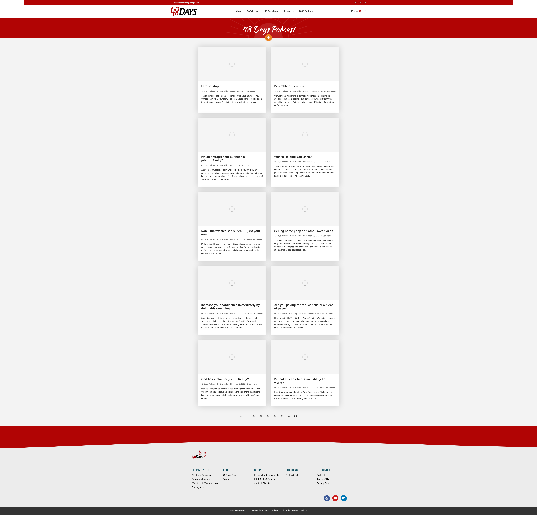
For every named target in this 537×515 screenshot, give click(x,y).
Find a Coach (292, 475)
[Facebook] (327, 498)
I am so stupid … (213, 86)
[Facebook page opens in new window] (356, 2)
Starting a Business (201, 475)
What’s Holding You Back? (293, 156)
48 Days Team (230, 475)
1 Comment (250, 91)
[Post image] (232, 64)
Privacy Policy (324, 483)
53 (295, 415)
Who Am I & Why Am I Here (205, 483)
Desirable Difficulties (289, 86)
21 (260, 415)
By (222, 91)
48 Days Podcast (208, 91)
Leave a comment (328, 91)
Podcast (321, 475)
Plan (291, 313)
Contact (227, 479)
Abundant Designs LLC (272, 510)
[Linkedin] (344, 498)
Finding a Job (198, 487)
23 (274, 415)
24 (281, 415)
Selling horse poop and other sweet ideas (303, 231)
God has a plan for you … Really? (225, 379)
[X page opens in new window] (360, 2)
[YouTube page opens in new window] (364, 2)
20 (253, 415)
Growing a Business (201, 479)
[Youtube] (335, 498)
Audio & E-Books (262, 483)
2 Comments (253, 165)
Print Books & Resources (266, 479)
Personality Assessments (266, 475)
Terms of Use (323, 479)
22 (267, 415)
